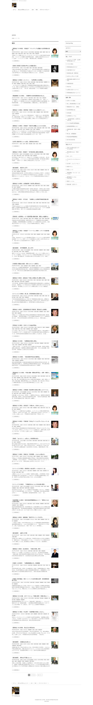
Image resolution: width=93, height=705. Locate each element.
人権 (34, 503)
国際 (15, 83)
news (21, 67)
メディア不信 (30, 127)
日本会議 (69, 112)
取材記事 (25, 265)
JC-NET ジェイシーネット (73, 163)
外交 (46, 127)
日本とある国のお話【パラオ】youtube (73, 148)
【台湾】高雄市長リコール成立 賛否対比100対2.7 (25, 141)
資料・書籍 (40, 67)
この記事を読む (16, 60)
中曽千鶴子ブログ (71, 70)
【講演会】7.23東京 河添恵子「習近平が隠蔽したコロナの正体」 (29, 125)
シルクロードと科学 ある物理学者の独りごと (73, 60)
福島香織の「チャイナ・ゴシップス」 (73, 173)
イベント (25, 97)
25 (38, 675)
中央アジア (40, 327)
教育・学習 (21, 53)
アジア (25, 169)
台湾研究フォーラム (71, 115)
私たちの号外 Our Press (45, 699)
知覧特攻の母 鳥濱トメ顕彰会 (73, 130)
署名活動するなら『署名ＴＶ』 (73, 152)
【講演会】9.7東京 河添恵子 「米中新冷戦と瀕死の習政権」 (28, 152)
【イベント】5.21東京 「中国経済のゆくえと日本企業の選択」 (29, 484)
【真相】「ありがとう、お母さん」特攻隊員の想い (25, 438)
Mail (35, 683)
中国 (35, 127)
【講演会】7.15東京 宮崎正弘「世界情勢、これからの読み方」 (29, 454)
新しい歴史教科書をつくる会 (73, 103)
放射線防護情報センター (72, 126)
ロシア (32, 169)
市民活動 (30, 143)
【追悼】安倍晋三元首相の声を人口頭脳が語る (24, 65)
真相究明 (27, 129)
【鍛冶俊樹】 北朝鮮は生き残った (21, 642)
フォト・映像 (26, 67)
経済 (36, 629)
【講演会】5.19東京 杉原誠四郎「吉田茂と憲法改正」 (26, 183)
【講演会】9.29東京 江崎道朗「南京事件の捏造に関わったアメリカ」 (30, 389)
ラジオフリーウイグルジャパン (73, 160)
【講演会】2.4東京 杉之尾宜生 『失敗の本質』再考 (26, 548)
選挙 (40, 143)
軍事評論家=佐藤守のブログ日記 (73, 80)
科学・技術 (35, 67)
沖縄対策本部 (70, 83)
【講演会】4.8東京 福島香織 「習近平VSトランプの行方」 (27, 517)
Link (31, 683)
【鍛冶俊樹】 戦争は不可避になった (22, 657)
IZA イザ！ (70, 156)
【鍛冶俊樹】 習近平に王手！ (20, 167)
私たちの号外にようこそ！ (23, 683)
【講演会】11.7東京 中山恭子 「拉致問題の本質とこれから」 (28, 611)
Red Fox (69, 86)
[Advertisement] (46, 22)
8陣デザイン (70, 166)
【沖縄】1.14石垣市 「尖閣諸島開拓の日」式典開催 (26, 563)
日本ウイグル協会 (71, 100)
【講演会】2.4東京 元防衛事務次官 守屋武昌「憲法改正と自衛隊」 (30, 309)
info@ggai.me (17, 695)
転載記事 (37, 53)
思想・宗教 (40, 440)
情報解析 (18, 83)
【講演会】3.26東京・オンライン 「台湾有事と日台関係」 (27, 80)
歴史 (25, 53)
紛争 (30, 53)
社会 (27, 53)
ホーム (14, 683)
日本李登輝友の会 (71, 109)
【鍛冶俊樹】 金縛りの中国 (19, 533)
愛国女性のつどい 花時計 (73, 106)
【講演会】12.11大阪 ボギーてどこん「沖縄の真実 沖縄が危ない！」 (31, 596)
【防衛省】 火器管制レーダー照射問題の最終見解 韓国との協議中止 (30, 216)
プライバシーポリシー (43, 683)
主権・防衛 (31, 97)
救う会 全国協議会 (71, 133)
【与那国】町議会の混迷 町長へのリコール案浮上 (25, 263)
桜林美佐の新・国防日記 (72, 73)
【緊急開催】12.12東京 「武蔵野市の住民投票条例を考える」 (28, 95)
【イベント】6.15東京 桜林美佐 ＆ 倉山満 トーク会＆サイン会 (28, 468)
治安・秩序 (22, 281)
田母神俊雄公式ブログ (72, 67)
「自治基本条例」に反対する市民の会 (73, 119)
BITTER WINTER (71, 139)
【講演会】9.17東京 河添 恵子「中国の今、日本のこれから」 (28, 405)
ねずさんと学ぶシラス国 (72, 76)
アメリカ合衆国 (26, 154)
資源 (31, 155)
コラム (28, 169)
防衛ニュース (70, 169)
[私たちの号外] (14, 6)
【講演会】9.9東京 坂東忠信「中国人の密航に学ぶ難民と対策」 (29, 278)
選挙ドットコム (70, 181)
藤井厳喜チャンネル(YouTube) (71, 177)
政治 (16, 53)
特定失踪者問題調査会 (72, 136)
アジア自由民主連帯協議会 (73, 123)
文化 (24, 129)
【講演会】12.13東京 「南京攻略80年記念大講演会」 (26, 356)
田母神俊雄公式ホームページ (73, 92)
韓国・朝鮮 (24, 171)
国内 (35, 97)
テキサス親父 (70, 64)
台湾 (24, 143)
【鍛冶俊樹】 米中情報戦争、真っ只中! (22, 248)
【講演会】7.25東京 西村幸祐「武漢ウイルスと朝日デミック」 (29, 110)
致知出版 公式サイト (72, 184)
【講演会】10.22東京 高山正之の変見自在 (23, 627)
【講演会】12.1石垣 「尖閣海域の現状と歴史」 (24, 341)
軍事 (33, 53)
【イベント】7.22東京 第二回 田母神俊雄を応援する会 (27, 293)
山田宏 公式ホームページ (73, 89)
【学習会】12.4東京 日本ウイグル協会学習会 (24, 325)
